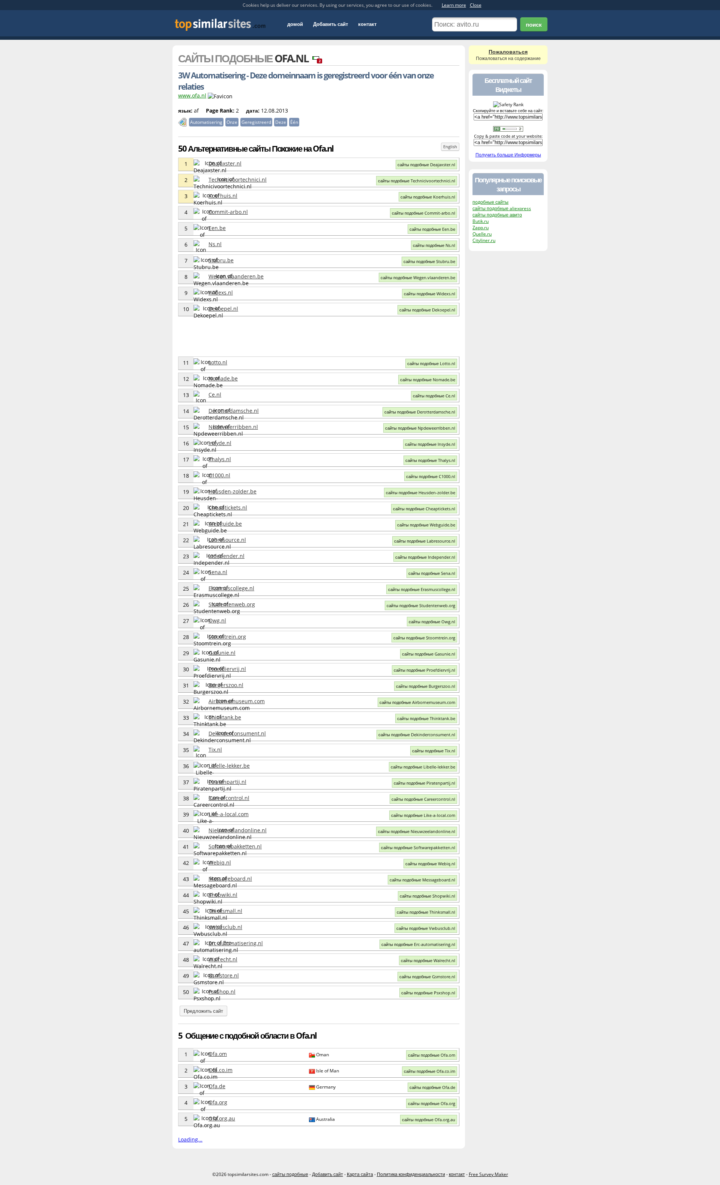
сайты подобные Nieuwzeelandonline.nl (416, 831)
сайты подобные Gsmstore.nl (427, 976)
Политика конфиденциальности (411, 1174)
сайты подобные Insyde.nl (430, 444)
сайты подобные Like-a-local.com (423, 815)
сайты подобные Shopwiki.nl (427, 896)
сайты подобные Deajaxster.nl (426, 164)
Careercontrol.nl (228, 798)
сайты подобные (290, 1174)
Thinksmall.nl (225, 910)
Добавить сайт (330, 24)
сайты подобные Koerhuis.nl (427, 197)
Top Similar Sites (220, 24)
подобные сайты (490, 202)
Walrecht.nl (222, 959)
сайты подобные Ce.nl (434, 396)
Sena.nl (217, 572)
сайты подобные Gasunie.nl (428, 654)
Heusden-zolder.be (232, 491)
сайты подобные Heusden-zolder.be (420, 492)
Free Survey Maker (488, 1174)
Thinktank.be (224, 717)
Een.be (217, 228)
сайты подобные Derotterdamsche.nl (419, 412)
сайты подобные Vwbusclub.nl (425, 928)
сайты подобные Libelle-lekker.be (423, 767)
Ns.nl (215, 244)
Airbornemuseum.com (236, 701)
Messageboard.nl (230, 878)
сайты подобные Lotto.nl (431, 363)
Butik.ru (480, 221)
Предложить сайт (203, 1011)
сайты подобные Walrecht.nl (428, 960)
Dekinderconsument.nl (237, 733)
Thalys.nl (219, 459)
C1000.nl (219, 475)
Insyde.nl (219, 443)
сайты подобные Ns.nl (434, 245)
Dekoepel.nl (223, 308)
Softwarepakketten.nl (235, 846)
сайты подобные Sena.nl (431, 573)
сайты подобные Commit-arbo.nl (423, 213)
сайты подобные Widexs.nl (429, 293)
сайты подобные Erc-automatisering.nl (418, 944)
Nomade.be (223, 378)
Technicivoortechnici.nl (237, 179)
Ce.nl (214, 394)
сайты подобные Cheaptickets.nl (424, 508)
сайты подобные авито (497, 215)
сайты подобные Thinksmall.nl (426, 912)
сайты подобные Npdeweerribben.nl (420, 428)
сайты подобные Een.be (432, 229)
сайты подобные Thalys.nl (430, 460)
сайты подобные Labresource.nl (424, 541)
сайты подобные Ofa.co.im (429, 1071)
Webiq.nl (219, 862)
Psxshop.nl (222, 991)
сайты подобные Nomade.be (427, 379)
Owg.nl (217, 620)
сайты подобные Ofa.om (431, 1055)
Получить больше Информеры (508, 155)
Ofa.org (217, 1102)
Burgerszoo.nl (225, 685)
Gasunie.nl (222, 652)
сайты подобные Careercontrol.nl (423, 799)
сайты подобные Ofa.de (432, 1087)
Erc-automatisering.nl (235, 943)
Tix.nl (215, 749)
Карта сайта (360, 1174)
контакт (367, 24)
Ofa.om (217, 1053)
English (450, 146)
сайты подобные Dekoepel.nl (427, 310)
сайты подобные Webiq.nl (430, 863)
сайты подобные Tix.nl (433, 750)
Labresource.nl (227, 539)
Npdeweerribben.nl (233, 426)
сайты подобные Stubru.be (429, 261)
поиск (534, 24)
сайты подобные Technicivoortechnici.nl (416, 180)
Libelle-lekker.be (229, 765)
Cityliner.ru (483, 240)
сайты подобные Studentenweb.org (421, 605)
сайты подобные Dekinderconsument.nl (416, 734)
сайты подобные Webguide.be (426, 525)
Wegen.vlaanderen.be (236, 276)
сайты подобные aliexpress (501, 208)
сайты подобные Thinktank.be (426, 718)
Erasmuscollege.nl (231, 588)
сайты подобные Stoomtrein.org (424, 638)
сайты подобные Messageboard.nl (422, 880)
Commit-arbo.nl (228, 211)
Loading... (190, 1139)
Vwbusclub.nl (225, 927)
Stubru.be (221, 260)
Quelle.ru (482, 234)
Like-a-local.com (228, 814)
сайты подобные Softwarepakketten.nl (418, 847)
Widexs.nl (220, 292)
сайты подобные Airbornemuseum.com (417, 702)
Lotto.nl (217, 362)
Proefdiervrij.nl (227, 668)
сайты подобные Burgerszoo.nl (425, 686)
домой (295, 24)
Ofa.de (216, 1086)
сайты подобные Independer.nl (425, 557)
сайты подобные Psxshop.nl (428, 993)
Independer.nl (226, 555)
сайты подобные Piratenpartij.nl (424, 783)
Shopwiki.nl (222, 894)
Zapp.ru (480, 227)
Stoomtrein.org (227, 636)
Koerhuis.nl (222, 195)
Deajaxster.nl (225, 163)
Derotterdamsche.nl (233, 410)
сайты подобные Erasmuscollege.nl (421, 589)
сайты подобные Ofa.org (431, 1103)
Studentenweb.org (231, 604)
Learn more (454, 5)
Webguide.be (225, 523)
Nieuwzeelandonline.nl (237, 830)
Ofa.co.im (220, 1070)
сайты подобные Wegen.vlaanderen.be (418, 277)
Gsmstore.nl (223, 975)
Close (476, 5)
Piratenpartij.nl (227, 781)
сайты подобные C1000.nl (430, 476)
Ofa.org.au (221, 1118)
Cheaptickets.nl (227, 507)
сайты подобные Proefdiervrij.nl (424, 670)
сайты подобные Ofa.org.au (428, 1119)
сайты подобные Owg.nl (432, 621)
